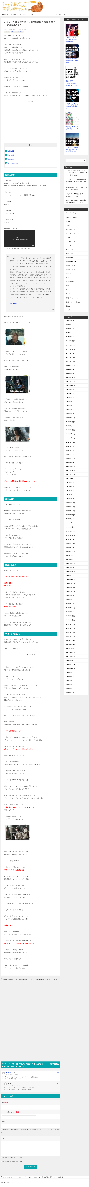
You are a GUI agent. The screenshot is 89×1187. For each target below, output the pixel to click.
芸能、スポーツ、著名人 (17, 31)
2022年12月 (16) (70, 422)
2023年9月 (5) (70, 389)
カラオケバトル (70, 233)
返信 (58, 1072)
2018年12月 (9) (70, 571)
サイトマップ (48, 14)
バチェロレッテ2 (70, 265)
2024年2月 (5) (70, 369)
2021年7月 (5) (70, 490)
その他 (68, 225)
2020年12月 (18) (70, 515)
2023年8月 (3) (70, 393)
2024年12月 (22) (70, 341)
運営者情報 (5, 14)
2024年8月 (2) (70, 353)
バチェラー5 (69, 253)
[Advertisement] (30, 119)
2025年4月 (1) (70, 333)
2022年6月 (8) (70, 446)
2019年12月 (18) (70, 527)
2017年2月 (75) (70, 652)
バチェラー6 (69, 257)
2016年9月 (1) (70, 672)
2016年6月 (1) (70, 680)
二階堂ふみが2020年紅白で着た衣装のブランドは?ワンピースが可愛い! (72, 128)
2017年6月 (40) (70, 636)
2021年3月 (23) (70, 502)
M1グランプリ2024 (61, 14)
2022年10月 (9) (70, 430)
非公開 (68, 310)
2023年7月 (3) (70, 397)
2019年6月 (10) (70, 551)
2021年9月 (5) (70, 482)
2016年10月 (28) (70, 668)
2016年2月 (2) (70, 693)
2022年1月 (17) (70, 466)
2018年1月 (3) (70, 612)
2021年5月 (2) (70, 498)
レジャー (7, 31)
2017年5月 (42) (70, 640)
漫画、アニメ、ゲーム (72, 298)
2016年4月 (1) (70, 688)
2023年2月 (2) (70, 413)
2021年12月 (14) (70, 470)
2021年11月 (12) (70, 474)
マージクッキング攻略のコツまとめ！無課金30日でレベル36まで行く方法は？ (76, 181)
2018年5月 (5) (70, 599)
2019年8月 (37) (70, 543)
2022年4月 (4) (70, 454)
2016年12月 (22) (70, 660)
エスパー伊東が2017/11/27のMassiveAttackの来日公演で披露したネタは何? (72, 82)
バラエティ (69, 273)
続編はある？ (12, 159)
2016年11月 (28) (70, 664)
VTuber (68, 221)
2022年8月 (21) (70, 438)
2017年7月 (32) (70, 632)
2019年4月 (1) (70, 559)
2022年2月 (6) (70, 462)
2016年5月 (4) (70, 684)
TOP (9, 1177)
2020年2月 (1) (70, 523)
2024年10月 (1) (70, 349)
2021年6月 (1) (70, 494)
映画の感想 (11, 155)
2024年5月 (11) (70, 365)
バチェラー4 (69, 249)
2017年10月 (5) (70, 620)
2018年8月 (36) (70, 587)
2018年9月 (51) (70, 583)
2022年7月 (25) (70, 442)
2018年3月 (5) (70, 604)
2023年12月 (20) (70, 377)
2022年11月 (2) (70, 426)
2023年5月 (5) (70, 405)
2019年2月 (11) (70, 563)
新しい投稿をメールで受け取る (12, 1161)
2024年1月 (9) (70, 373)
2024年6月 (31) (70, 361)
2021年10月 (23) (70, 478)
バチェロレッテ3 (70, 269)
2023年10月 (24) (70, 385)
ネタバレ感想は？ (13, 163)
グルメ (68, 237)
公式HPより (14, 303)
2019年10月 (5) (70, 535)
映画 (67, 290)
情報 (67, 285)
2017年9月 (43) (70, 624)
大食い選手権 (70, 281)
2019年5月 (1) (70, 555)
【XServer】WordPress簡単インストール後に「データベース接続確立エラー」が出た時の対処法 (76, 173)
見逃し (68, 306)
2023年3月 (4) (70, 409)
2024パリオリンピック (72, 213)
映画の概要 (11, 151)
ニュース (68, 245)
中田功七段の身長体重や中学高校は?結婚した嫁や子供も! (45, 979)
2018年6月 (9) (70, 595)
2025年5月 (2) (70, 329)
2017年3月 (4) (70, 648)
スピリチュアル (70, 241)
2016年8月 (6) (70, 676)
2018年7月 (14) (70, 591)
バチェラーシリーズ (71, 261)
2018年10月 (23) (70, 579)
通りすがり (9, 1072)
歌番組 (68, 294)
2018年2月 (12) (70, 608)
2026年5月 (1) (70, 325)
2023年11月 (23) (70, 381)
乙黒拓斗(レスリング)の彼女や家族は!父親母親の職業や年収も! (72, 39)
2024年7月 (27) (70, 357)
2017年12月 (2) (70, 616)
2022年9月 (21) (70, 434)
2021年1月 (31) (70, 511)
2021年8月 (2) (70, 486)
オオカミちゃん (70, 229)
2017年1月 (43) (70, 656)
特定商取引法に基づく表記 (18, 14)
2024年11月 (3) (70, 345)
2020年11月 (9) (70, 519)
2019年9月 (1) (70, 539)
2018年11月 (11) (70, 575)
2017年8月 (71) (70, 628)
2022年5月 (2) (70, 450)
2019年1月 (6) (70, 567)
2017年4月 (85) (70, 644)
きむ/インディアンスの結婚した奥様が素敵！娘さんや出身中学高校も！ (72, 149)
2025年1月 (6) (70, 337)
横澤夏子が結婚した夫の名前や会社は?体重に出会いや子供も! (17, 979)
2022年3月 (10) (70, 458)
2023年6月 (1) (70, 401)
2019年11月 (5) (70, 531)
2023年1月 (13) (70, 417)
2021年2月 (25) (70, 507)
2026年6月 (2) (70, 320)
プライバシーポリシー (35, 14)
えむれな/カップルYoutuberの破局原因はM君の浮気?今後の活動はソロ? (72, 105)
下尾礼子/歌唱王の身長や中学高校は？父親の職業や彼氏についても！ (72, 60)
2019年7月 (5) (70, 547)
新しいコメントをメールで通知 (12, 1157)
